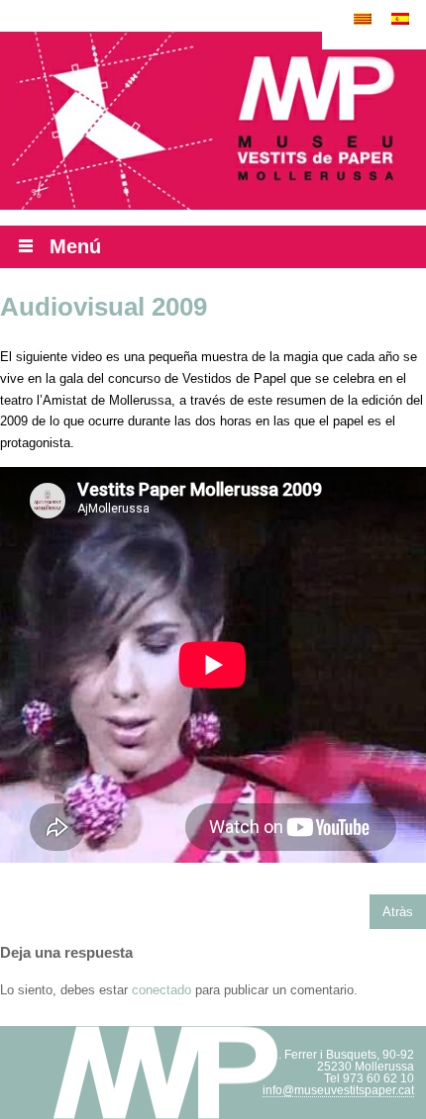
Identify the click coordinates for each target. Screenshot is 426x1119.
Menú (75, 246)
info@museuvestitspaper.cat (338, 1090)
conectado (161, 989)
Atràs (397, 911)
